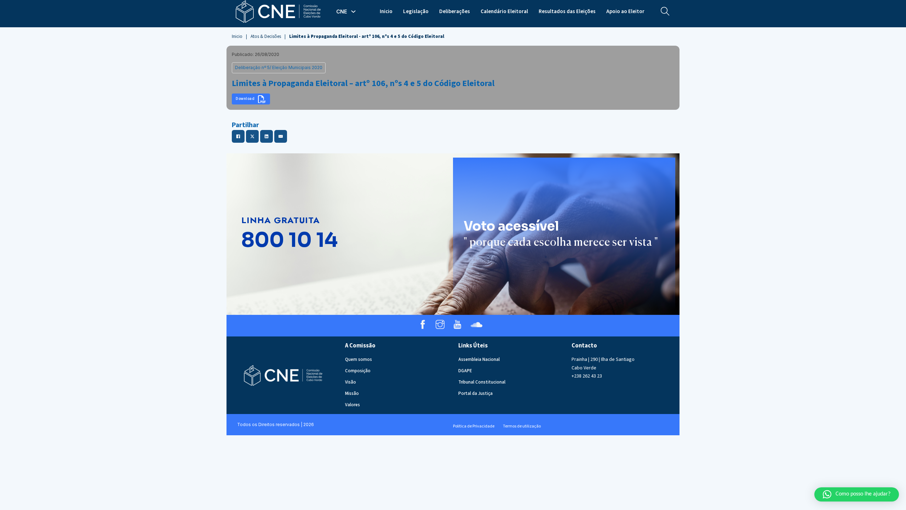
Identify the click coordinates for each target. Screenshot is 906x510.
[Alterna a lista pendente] (353, 11)
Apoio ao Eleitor (625, 11)
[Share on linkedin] (266, 136)
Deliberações (454, 11)
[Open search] (665, 11)
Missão (352, 393)
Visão (350, 382)
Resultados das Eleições (567, 11)
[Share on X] (252, 136)
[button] (856, 494)
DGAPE (465, 371)
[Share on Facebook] (238, 136)
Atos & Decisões (266, 36)
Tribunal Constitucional (481, 382)
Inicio (386, 11)
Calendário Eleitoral (504, 11)
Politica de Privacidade (473, 426)
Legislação (416, 11)
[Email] (280, 136)
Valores (352, 405)
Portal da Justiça (475, 393)
